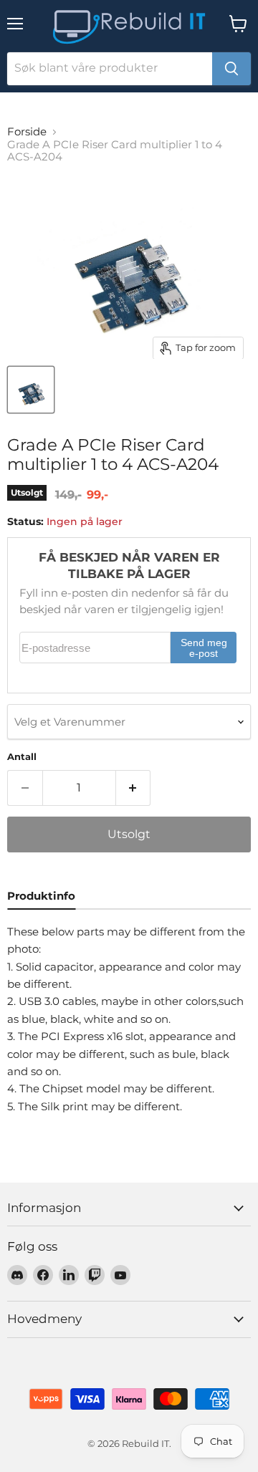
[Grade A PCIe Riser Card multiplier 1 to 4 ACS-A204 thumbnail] (31, 390)
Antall (22, 756)
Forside (27, 131)
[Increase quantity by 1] (133, 788)
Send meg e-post (204, 649)
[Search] (231, 68)
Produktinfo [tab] (41, 896)
